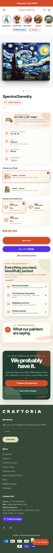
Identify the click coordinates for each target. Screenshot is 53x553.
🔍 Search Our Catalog (26, 391)
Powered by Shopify (33, 535)
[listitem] (6, 21)
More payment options (26, 255)
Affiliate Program (10, 484)
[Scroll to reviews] (4, 108)
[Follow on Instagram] (10, 527)
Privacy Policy (8, 467)
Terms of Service (10, 463)
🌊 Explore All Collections (26, 383)
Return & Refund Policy (12, 475)
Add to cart (26, 240)
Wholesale (7, 488)
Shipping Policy (9, 471)
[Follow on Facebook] (4, 527)
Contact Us (7, 454)
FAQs (5, 480)
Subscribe (10, 439)
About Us (6, 458)
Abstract (14, 160)
